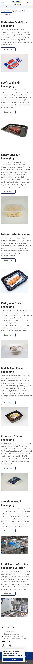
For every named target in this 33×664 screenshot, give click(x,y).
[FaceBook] (7, 645)
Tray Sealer (6, 15)
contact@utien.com (14, 634)
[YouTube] (13, 645)
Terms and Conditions (14, 655)
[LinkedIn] (3, 645)
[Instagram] (10, 645)
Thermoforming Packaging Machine (14, 11)
